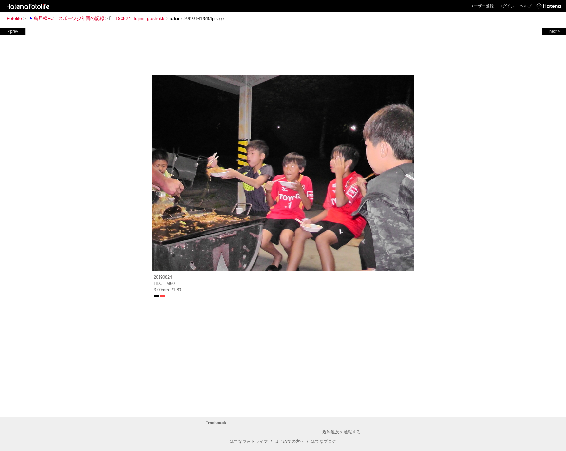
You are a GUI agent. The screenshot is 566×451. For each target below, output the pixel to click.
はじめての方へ (289, 441)
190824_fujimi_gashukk (139, 18)
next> (554, 31)
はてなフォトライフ (249, 441)
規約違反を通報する (341, 431)
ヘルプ (526, 6)
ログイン (507, 6)
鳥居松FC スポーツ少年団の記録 (69, 18)
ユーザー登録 (482, 6)
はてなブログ (323, 441)
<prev (13, 31)
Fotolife (14, 18)
